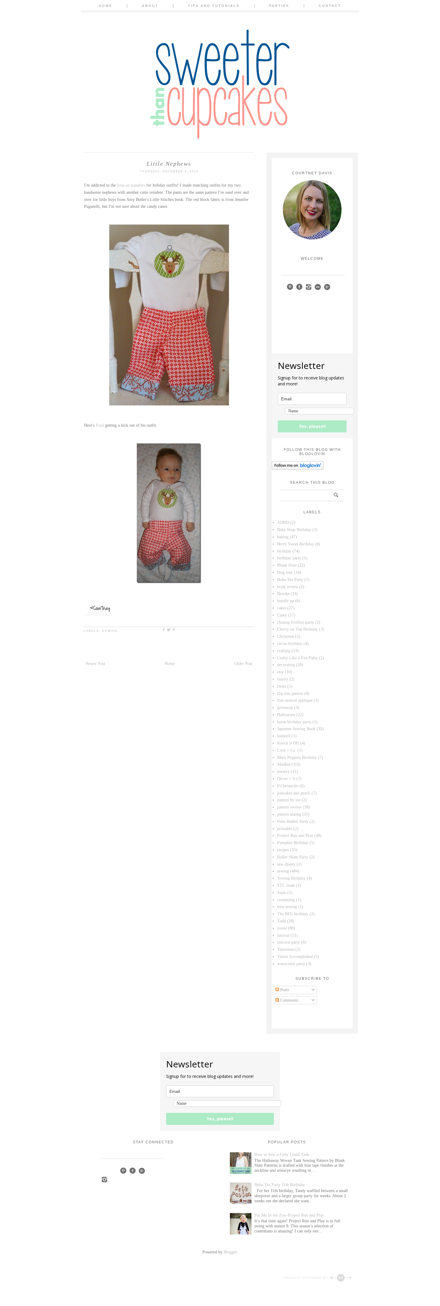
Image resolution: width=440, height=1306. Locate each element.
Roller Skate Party (292, 857)
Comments (288, 1000)
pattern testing (289, 814)
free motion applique (294, 700)
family (282, 679)
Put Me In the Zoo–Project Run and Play (289, 1215)
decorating (286, 665)
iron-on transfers (131, 185)
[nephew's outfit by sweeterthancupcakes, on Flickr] (169, 404)
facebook (299, 287)
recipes (283, 850)
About (150, 5)
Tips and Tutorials (213, 5)
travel (282, 928)
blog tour (285, 572)
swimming (286, 900)
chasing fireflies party (295, 622)
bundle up (285, 601)
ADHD (283, 522)
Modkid (283, 764)
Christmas (285, 636)
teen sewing (287, 906)
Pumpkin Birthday (292, 842)
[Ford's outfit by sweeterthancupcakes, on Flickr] (169, 582)
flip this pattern (290, 693)
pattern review (289, 807)
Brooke (283, 593)
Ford (100, 425)
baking (283, 537)
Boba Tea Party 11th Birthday (279, 1185)
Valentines (285, 949)
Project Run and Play (295, 835)
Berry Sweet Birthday (295, 544)
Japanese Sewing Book (296, 729)
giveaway (285, 707)
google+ (327, 287)
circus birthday (289, 643)
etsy (280, 672)
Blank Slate (287, 565)
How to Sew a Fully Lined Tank (281, 1154)
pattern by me (289, 800)
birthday (284, 551)
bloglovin (336, 287)
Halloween (286, 714)
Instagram (104, 1179)
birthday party (289, 558)
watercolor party (291, 964)
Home (105, 5)
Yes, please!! (312, 426)
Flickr (318, 287)
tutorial (283, 935)
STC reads (286, 885)
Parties (279, 5)
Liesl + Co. (286, 750)
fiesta (281, 686)
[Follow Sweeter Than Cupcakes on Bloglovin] (298, 468)
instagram (308, 287)
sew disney (286, 864)
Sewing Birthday (291, 878)
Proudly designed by (306, 1277)
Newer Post (95, 663)
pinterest (290, 287)
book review (287, 587)
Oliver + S (286, 778)
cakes (281, 608)
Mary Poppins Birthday (297, 757)
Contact (330, 5)
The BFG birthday (292, 914)
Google (142, 1171)
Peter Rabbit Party (292, 821)
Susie (281, 892)
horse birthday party (294, 722)
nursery (283, 771)
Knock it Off (288, 743)
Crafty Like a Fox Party (297, 658)
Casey (282, 615)
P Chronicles (287, 786)
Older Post (243, 663)
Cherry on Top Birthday (297, 629)
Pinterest (123, 1171)
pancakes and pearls (293, 793)
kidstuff (283, 736)
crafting (283, 651)
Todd (281, 921)
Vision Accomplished (295, 956)
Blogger (230, 1252)
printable (284, 828)
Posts (284, 990)
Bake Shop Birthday (294, 529)
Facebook (132, 1171)
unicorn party (288, 942)
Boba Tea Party (290, 579)
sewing (110, 630)
